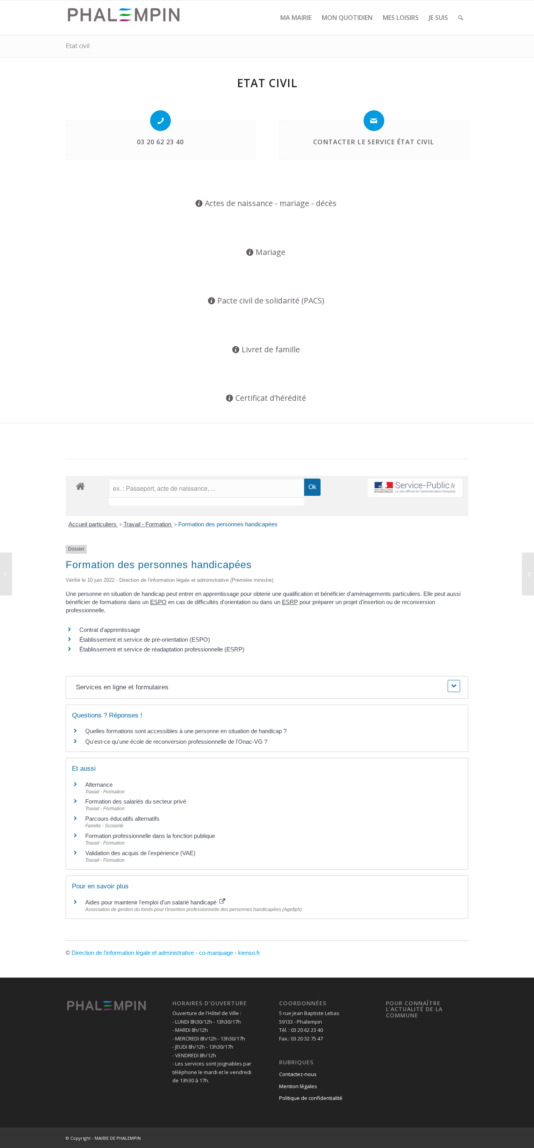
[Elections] (6, 574)
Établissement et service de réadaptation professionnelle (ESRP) (161, 649)
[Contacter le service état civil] (374, 120)
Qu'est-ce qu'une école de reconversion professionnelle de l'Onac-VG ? (176, 741)
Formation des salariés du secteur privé (135, 801)
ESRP (290, 602)
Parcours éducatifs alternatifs (122, 818)
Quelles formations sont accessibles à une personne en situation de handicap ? (186, 731)
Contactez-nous (298, 1074)
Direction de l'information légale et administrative (133, 952)
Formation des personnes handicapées (228, 524)
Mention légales (298, 1086)
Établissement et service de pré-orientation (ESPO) (144, 639)
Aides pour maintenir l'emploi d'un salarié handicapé (151, 902)
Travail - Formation (148, 524)
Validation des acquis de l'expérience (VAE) (140, 853)
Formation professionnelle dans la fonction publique (150, 835)
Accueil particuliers (93, 524)
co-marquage (216, 952)
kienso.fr (249, 952)
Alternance (99, 784)
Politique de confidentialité (310, 1097)
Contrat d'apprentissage (109, 629)
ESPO (158, 602)
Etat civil (78, 45)
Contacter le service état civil (373, 142)
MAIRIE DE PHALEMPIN (118, 1138)
